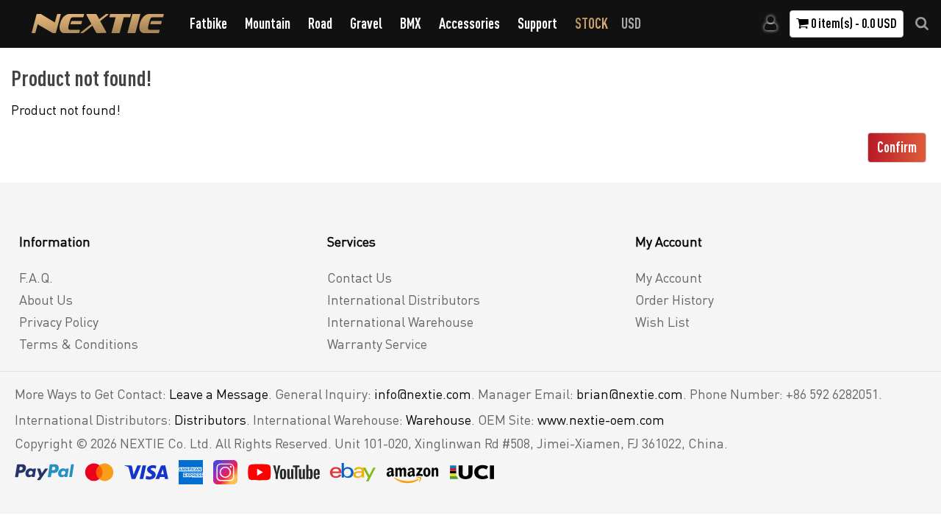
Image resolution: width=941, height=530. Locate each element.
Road (320, 23)
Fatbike (208, 23)
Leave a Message (218, 394)
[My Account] (771, 23)
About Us (46, 300)
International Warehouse (400, 322)
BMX (410, 23)
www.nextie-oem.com (601, 419)
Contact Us (359, 277)
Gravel (366, 23)
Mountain (267, 23)
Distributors (210, 419)
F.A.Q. (36, 277)
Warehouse (438, 419)
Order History (674, 300)
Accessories (469, 23)
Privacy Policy (59, 322)
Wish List (662, 322)
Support (537, 23)
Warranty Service (377, 344)
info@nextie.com (422, 394)
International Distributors (403, 300)
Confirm (897, 146)
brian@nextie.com (629, 394)
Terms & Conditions (78, 344)
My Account (668, 277)
